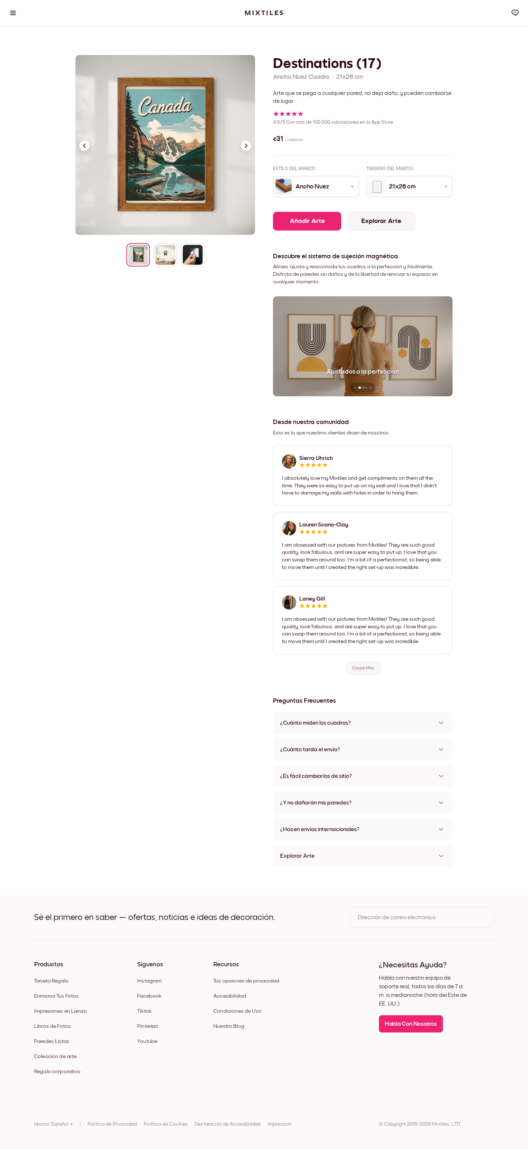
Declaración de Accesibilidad (227, 1124)
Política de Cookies (165, 1124)
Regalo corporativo (57, 1071)
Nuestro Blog (228, 1026)
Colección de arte (55, 1056)
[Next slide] (246, 145)
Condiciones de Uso (237, 1011)
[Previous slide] (84, 145)
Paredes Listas (51, 1041)
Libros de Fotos (52, 1026)
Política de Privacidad (112, 1124)
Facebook (149, 996)
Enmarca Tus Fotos (56, 996)
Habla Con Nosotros (411, 1024)
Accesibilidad (229, 996)
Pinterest (147, 1026)
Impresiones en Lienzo (60, 1011)
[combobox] (315, 187)
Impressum (279, 1124)
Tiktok (144, 1011)
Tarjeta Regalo (51, 981)
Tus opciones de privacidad (246, 981)
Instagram (149, 981)
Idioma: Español (51, 1124)
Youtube (147, 1041)
